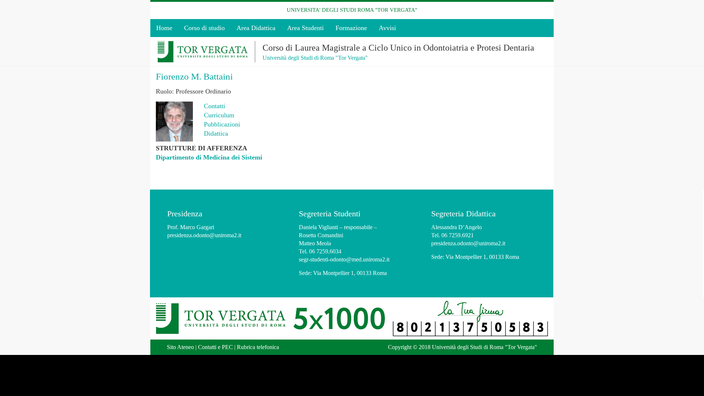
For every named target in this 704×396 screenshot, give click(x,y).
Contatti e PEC (215, 347)
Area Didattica (255, 28)
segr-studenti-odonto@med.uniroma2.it (344, 259)
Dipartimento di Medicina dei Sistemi (209, 157)
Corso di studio (204, 28)
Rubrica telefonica (258, 347)
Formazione (351, 28)
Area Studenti (305, 28)
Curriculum (219, 115)
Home (164, 28)
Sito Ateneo (180, 347)
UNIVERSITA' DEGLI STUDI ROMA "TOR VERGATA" (352, 10)
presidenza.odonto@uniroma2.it (204, 235)
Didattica (216, 133)
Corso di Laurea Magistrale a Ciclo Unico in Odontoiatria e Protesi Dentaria (398, 47)
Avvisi (387, 28)
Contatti (214, 106)
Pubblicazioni (222, 124)
